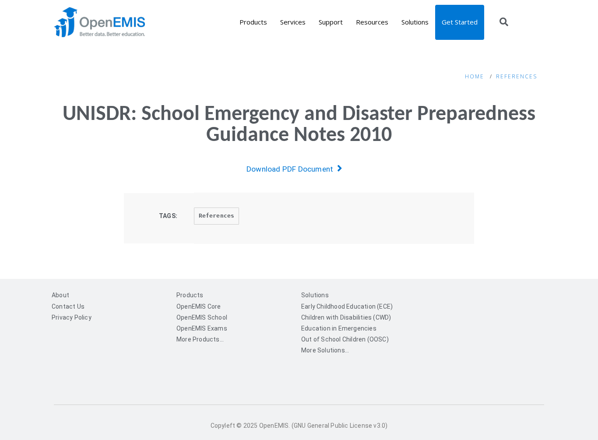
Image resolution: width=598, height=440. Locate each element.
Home (474, 76)
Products (253, 22)
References (516, 76)
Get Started (460, 22)
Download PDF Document (291, 169)
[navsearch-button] (504, 23)
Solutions (415, 22)
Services (293, 22)
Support (331, 22)
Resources (372, 22)
